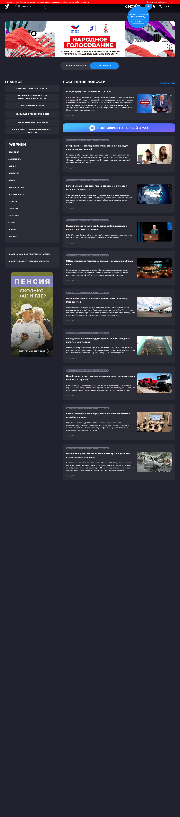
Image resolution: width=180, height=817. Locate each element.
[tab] (75, 65)
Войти (169, 6)
